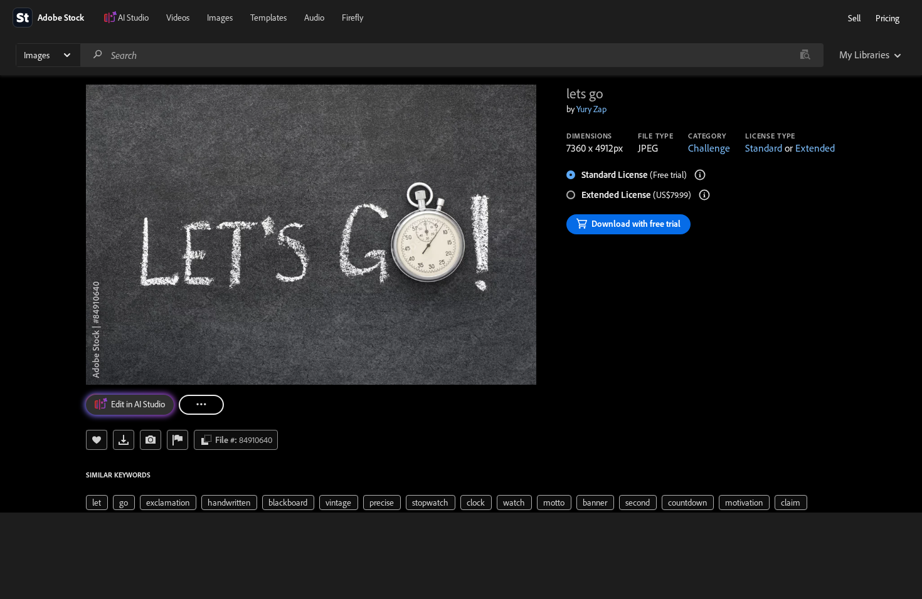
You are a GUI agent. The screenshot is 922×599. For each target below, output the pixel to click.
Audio (314, 17)
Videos (177, 17)
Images (220, 17)
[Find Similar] (150, 440)
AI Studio (133, 17)
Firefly (352, 17)
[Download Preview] (123, 440)
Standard (763, 148)
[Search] (98, 54)
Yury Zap (591, 109)
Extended (815, 148)
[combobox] (451, 55)
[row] (97, 502)
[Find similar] (805, 55)
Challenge (709, 148)
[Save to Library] (96, 440)
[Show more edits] (201, 405)
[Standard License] (700, 175)
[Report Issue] (177, 440)
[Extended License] (704, 195)
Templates (268, 17)
